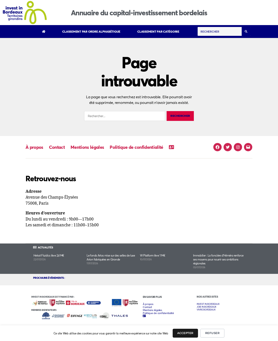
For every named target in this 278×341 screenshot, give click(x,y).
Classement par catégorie (158, 31)
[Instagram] (238, 147)
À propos (34, 147)
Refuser (212, 333)
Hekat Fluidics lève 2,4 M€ (48, 255)
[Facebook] (217, 147)
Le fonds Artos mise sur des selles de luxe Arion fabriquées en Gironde (111, 257)
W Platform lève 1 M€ (152, 255)
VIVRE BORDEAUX (206, 309)
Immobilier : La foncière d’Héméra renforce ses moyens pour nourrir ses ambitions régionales (218, 259)
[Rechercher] (246, 31)
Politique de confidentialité (136, 147)
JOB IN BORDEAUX (206, 306)
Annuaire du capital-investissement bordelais (139, 12)
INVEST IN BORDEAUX (208, 304)
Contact (57, 147)
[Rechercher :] (124, 116)
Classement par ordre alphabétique (91, 31)
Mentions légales (87, 147)
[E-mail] (248, 147)
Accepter (185, 333)
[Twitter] (228, 147)
